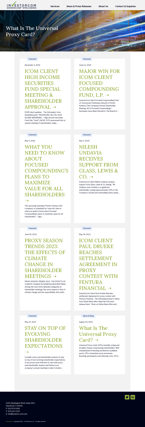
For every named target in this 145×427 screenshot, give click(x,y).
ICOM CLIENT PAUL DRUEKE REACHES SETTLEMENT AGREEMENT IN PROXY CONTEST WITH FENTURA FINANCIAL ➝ (98, 264)
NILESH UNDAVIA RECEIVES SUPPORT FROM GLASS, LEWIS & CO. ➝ (98, 162)
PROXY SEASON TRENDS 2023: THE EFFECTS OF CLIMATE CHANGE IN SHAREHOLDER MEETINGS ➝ (45, 258)
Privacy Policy (9, 421)
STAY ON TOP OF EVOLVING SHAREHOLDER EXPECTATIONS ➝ (45, 340)
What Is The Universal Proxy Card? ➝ (98, 334)
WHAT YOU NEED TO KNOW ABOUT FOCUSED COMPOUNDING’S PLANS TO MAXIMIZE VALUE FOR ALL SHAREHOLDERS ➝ (46, 174)
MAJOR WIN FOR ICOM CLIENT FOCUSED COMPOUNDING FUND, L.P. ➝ (99, 83)
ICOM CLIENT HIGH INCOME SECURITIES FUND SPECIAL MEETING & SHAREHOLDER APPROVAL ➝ (43, 89)
